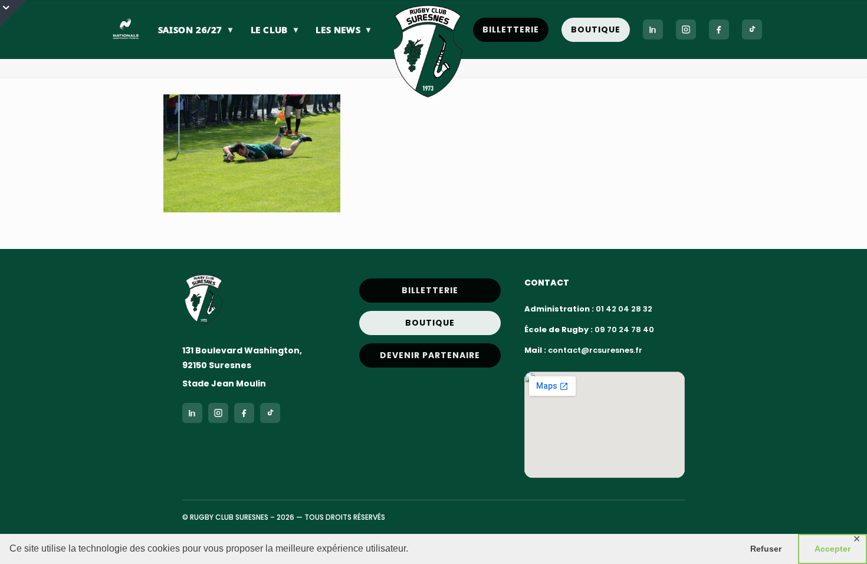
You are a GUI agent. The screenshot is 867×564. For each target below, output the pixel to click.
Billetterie (510, 29)
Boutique (595, 29)
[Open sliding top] (13, 13)
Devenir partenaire (430, 355)
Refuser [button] (765, 548)
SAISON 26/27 (195, 29)
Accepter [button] (832, 548)
